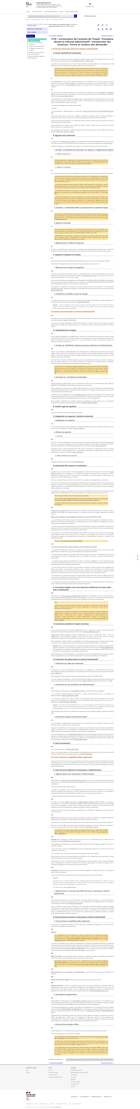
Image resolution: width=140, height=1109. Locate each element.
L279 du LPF (88, 61)
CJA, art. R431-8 (77, 452)
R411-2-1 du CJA (68, 132)
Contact (28, 1072)
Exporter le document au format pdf (98, 25)
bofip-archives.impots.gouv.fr (55, 1077)
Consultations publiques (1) (50, 11)
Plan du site (51, 1103)
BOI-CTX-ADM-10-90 (86, 754)
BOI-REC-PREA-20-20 (73, 749)
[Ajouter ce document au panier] (102, 25)
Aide (27, 1070)
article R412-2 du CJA (74, 734)
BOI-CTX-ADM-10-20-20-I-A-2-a (99, 991)
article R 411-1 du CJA (58, 510)
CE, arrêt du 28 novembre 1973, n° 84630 (86, 500)
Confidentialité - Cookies (61, 1103)
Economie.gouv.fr (74, 1081)
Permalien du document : (56, 1059)
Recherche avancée (90, 16)
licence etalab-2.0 (56, 1107)
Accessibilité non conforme (32, 1103)
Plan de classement (37, 11)
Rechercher (75, 16)
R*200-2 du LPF (78, 61)
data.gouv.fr (107, 1096)
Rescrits (62, 11)
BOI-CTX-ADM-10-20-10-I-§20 (68, 702)
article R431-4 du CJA (68, 141)
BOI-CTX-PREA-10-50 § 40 (90, 403)
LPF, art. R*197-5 (100, 446)
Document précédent (56, 35)
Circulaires (73, 1074)
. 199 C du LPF (64, 635)
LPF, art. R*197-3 (56, 708)
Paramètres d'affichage (76, 1103)
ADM (47, 19)
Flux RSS (50, 1070)
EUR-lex (72, 1079)
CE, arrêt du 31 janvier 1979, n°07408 (71, 541)
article (54, 635)
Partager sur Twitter (102, 29)
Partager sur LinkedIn (106, 29)
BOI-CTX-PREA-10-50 (78, 462)
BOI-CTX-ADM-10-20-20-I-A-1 (91, 632)
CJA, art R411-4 (87, 681)
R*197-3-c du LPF (70, 802)
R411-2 (59, 132)
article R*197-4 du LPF (72, 85)
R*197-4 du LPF (93, 280)
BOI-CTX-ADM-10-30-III (80, 739)
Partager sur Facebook (98, 29)
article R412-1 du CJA (77, 691)
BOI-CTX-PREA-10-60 (56, 290)
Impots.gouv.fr (74, 1084)
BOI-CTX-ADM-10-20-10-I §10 (70, 695)
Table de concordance (53, 1072)
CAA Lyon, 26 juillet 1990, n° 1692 (83, 964)
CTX (43, 19)
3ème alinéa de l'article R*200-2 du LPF (73, 780)
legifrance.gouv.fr (96, 1096)
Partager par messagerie (110, 29)
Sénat (72, 1086)
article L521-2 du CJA (89, 111)
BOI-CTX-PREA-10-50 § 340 (70, 887)
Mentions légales (43, 1103)
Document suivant (106, 35)
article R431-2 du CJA (89, 276)
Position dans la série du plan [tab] (34, 29)
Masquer (31, 36)
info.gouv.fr (74, 1096)
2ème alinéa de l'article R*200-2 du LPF (73, 596)
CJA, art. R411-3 (55, 673)
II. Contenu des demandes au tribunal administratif (35, 53)
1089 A (103, 92)
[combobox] (50, 16)
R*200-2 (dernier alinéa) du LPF (88, 802)
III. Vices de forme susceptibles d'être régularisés (36, 57)
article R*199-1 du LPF (91, 827)
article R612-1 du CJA (79, 394)
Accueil (28, 11)
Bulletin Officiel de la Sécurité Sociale (79, 1072)
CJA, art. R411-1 (68, 320)
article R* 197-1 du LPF (58, 383)
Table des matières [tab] (32, 25)
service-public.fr (84, 1096)
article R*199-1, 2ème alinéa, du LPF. (69, 841)
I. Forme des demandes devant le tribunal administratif (37, 40)
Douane (72, 1077)
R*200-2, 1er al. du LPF (106, 280)
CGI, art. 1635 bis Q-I (65, 96)
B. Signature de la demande (36, 46)
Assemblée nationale (75, 1070)
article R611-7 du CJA (92, 1011)
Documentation (52, 1074)
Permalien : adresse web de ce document (106, 25)
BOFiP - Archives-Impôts (72, 11)
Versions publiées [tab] (31, 32)
